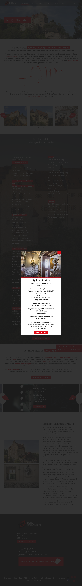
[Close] (59, 252)
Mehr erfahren (41, 332)
